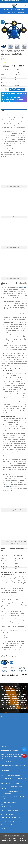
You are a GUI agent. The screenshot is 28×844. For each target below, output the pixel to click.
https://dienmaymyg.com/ (13, 649)
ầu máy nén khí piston (10, 482)
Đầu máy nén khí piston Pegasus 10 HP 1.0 (4, 671)
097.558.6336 (11, 761)
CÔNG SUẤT (20, 9)
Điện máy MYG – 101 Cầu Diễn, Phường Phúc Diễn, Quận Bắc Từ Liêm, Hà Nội (13, 756)
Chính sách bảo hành (7, 814)
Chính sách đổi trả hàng (7, 821)
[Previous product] (5, 59)
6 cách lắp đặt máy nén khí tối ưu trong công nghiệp (13, 797)
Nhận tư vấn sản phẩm (7, 825)
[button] (2, 6)
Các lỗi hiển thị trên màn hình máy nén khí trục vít (14, 779)
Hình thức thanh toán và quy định (10, 810)
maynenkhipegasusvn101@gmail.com (15, 765)
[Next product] (2, 59)
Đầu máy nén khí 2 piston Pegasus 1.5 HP (13, 671)
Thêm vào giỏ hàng (17, 89)
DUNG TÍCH (13, 9)
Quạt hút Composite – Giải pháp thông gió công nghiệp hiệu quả (12, 792)
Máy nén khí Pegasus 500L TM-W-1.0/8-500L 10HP (22, 671)
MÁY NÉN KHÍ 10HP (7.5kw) (12, 51)
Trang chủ (4, 50)
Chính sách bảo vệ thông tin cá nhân (11, 817)
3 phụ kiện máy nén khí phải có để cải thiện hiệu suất (13, 787)
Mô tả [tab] (3, 110)
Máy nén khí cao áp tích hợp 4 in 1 (10, 783)
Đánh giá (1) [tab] (4, 114)
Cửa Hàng (6, 9)
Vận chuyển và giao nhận (8, 807)
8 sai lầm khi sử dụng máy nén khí (10, 775)
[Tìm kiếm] (4, 5)
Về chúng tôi (4, 828)
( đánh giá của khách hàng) (15, 63)
